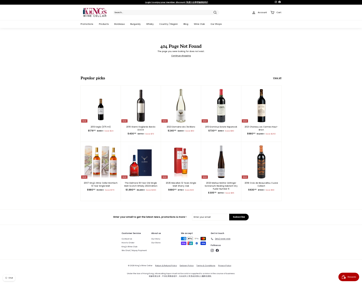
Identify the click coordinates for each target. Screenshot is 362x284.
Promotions (87, 23)
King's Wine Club (130, 246)
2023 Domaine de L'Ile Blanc (181, 126)
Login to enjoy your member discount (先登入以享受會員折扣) (176, 2)
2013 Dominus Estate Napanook (221, 126)
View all (277, 78)
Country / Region (168, 23)
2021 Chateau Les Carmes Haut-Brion (261, 128)
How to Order (128, 242)
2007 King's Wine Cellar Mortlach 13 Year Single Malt (101, 184)
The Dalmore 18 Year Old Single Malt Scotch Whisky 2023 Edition (140, 184)
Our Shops (216, 23)
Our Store (155, 242)
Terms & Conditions (205, 265)
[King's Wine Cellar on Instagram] (212, 250)
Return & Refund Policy (166, 265)
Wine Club (199, 23)
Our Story (155, 238)
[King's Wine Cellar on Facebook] (217, 250)
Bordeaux (119, 23)
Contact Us (127, 238)
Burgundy (135, 23)
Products (104, 23)
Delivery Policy (187, 265)
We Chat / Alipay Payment (134, 250)
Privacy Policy (224, 265)
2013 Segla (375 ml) (101, 126)
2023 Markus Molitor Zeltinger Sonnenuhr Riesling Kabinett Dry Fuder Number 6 (221, 186)
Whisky (150, 23)
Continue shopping (181, 55)
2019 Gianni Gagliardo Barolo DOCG (140, 128)
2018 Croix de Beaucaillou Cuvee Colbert (261, 184)
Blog (186, 23)
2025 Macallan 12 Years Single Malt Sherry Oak (181, 184)
